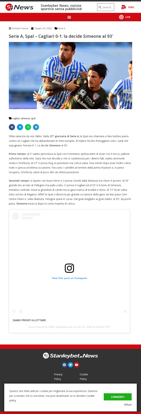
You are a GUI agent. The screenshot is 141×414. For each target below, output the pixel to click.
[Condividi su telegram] (36, 127)
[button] (69, 17)
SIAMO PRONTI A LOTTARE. (30, 320)
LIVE (128, 17)
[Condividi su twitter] (20, 127)
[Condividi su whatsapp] (28, 127)
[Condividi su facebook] (12, 127)
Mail (131, 7)
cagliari (16, 118)
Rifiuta (128, 404)
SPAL (51, 326)
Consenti (117, 397)
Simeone (25, 118)
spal (33, 118)
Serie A (61, 28)
